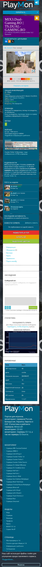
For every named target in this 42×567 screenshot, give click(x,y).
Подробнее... (8, 559)
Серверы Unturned (12, 501)
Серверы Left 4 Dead (13, 490)
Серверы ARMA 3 (12, 451)
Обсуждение (10, 250)
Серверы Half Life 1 (12, 471)
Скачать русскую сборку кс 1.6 (16, 543)
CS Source (23, 434)
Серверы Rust (11, 499)
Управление (10, 258)
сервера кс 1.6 (23, 167)
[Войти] (36, 2)
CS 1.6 (28, 432)
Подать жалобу (11, 261)
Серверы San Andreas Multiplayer (17, 479)
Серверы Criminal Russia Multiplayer (18, 485)
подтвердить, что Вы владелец (17, 327)
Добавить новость (31, 223)
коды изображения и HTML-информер (16, 153)
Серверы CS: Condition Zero (15, 468)
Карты (8, 256)
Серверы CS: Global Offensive (16, 465)
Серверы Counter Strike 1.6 (15, 457)
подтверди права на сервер (27, 114)
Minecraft (18, 426)
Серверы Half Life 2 (12, 473)
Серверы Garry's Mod (13, 476)
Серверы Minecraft (12, 487)
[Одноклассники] (9, 41)
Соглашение (10, 549)
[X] (12, 41)
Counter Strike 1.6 (26, 32)
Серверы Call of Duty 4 (13, 454)
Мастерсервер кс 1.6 (13, 540)
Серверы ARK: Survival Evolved (16, 448)
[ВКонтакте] (6, 41)
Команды (9, 518)
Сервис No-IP (10, 529)
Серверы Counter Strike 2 (14, 459)
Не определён (17, 103)
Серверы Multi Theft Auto (14, 482)
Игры (8, 513)
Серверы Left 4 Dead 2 (13, 493)
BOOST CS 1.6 (10, 527)
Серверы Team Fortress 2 (14, 496)
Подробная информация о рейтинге (17, 135)
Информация (11, 247)
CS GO (20, 429)
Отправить (33, 307)
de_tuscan (8, 48)
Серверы (9, 515)
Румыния (8, 34)
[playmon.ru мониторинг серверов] (19, 414)
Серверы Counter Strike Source (16, 462)
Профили (9, 521)
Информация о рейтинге (15, 546)
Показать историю (21, 86)
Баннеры (9, 253)
